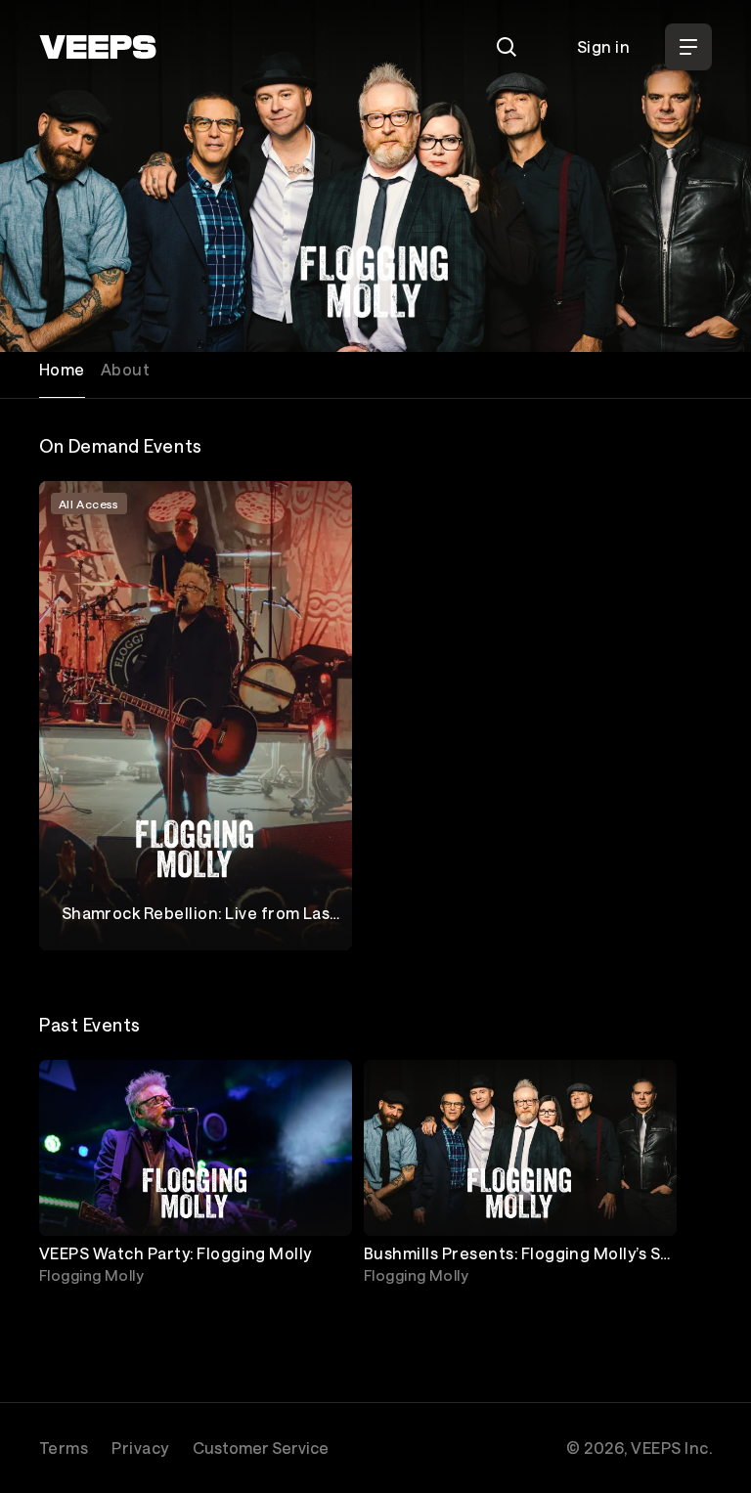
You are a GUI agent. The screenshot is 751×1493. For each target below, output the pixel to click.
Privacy (139, 1447)
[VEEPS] (97, 47)
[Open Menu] (688, 46)
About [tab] (125, 369)
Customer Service (261, 1447)
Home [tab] (62, 369)
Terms (63, 1447)
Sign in (603, 46)
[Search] (506, 46)
